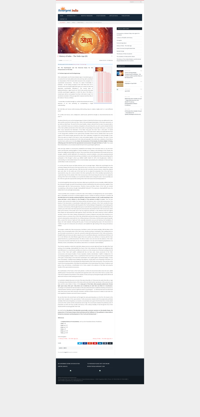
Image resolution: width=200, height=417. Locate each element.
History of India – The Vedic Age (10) (104, 80)
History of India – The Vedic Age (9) (104, 79)
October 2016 (110, 60)
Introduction (71, 15)
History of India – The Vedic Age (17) (104, 86)
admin (60, 60)
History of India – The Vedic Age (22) (104, 89)
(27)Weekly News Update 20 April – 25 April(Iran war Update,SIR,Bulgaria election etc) (133, 112)
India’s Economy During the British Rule (126, 48)
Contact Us (63, 19)
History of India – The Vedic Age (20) (104, 88)
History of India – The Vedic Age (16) (104, 85)
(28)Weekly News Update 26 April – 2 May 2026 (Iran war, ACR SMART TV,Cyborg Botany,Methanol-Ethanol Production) (133, 102)
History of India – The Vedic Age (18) (104, 87)
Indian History (102, 60)
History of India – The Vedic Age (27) (104, 95)
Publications (126, 15)
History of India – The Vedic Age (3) (104, 74)
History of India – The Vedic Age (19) (104, 99)
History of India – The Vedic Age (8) (104, 78)
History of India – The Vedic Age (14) (104, 83)
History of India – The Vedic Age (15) (104, 84)
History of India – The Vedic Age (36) (104, 98)
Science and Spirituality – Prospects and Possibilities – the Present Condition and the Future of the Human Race (133, 75)
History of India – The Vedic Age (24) (104, 91)
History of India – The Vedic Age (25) (104, 92)
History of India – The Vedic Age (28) (104, 94)
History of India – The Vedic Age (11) (104, 81)
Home (61, 15)
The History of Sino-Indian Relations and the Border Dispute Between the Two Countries (129, 59)
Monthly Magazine (86, 15)
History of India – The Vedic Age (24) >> (104, 336)
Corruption (119, 40)
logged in (66, 350)
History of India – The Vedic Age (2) (104, 73)
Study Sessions (100, 15)
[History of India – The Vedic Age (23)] (85, 40)
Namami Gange (120, 51)
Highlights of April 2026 (130, 83)
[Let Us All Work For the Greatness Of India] (68, 9)
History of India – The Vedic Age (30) (104, 96)
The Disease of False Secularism (124, 53)
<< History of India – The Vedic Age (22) (67, 336)
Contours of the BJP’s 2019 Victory (124, 37)
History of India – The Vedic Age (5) (104, 76)
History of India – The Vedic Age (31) (104, 97)
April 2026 (127, 91)
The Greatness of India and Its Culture (126, 56)
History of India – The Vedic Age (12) (104, 82)
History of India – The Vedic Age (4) (104, 75)
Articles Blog (113, 15)
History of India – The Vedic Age (79, 64)
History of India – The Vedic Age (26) (104, 93)
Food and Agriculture (121, 43)
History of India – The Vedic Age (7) (104, 77)
